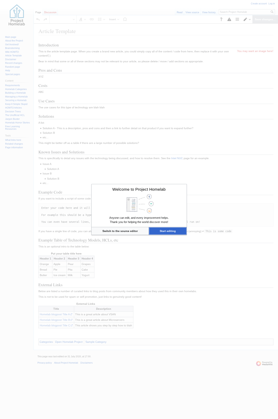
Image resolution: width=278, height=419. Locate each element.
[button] (120, 231)
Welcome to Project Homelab (139, 189)
